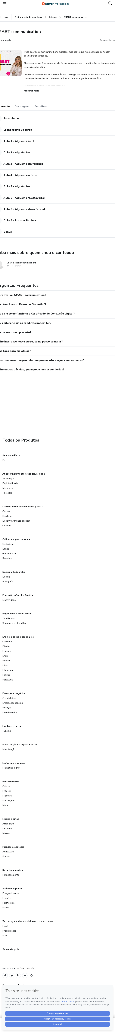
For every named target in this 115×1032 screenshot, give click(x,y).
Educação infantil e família (17, 595)
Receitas (7, 558)
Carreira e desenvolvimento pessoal (23, 506)
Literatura (7, 670)
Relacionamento (10, 875)
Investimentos (10, 712)
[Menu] (4, 3)
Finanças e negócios (13, 693)
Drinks (5, 548)
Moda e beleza (10, 781)
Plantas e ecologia (13, 847)
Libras (5, 665)
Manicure (7, 795)
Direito (6, 646)
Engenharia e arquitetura (16, 613)
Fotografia (7, 581)
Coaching (7, 516)
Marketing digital (11, 767)
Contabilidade (9, 698)
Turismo (6, 731)
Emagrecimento (10, 893)
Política (6, 675)
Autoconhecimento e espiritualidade (23, 473)
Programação (9, 930)
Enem (5, 656)
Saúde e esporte (12, 888)
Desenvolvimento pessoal (16, 520)
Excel (5, 926)
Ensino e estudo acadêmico (18, 637)
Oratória (6, 525)
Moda (5, 805)
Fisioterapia (8, 903)
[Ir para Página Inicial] (57, 3)
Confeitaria (7, 544)
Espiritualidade (10, 483)
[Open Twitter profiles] (11, 976)
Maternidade (9, 600)
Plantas (6, 856)
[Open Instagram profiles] (31, 976)
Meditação (7, 488)
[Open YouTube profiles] (25, 976)
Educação (7, 651)
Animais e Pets (11, 455)
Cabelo (6, 786)
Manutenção (8, 749)
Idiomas (6, 660)
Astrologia (8, 478)
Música (6, 833)
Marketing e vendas (13, 763)
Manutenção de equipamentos (19, 744)
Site (4, 935)
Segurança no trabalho (14, 623)
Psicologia (7, 679)
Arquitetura (8, 618)
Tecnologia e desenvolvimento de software (27, 921)
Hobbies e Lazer (11, 726)
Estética (6, 791)
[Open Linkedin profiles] (18, 976)
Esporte (6, 898)
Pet (4, 460)
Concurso (7, 641)
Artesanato (8, 823)
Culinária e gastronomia (16, 539)
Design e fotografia (13, 572)
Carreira (6, 511)
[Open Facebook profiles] (5, 976)
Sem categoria (10, 949)
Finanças (6, 707)
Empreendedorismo (12, 703)
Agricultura (8, 851)
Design (6, 576)
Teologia (7, 493)
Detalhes (41, 106)
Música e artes (10, 819)
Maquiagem (8, 800)
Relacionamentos (12, 870)
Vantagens (22, 106)
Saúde (5, 907)
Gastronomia (9, 553)
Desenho (7, 828)
